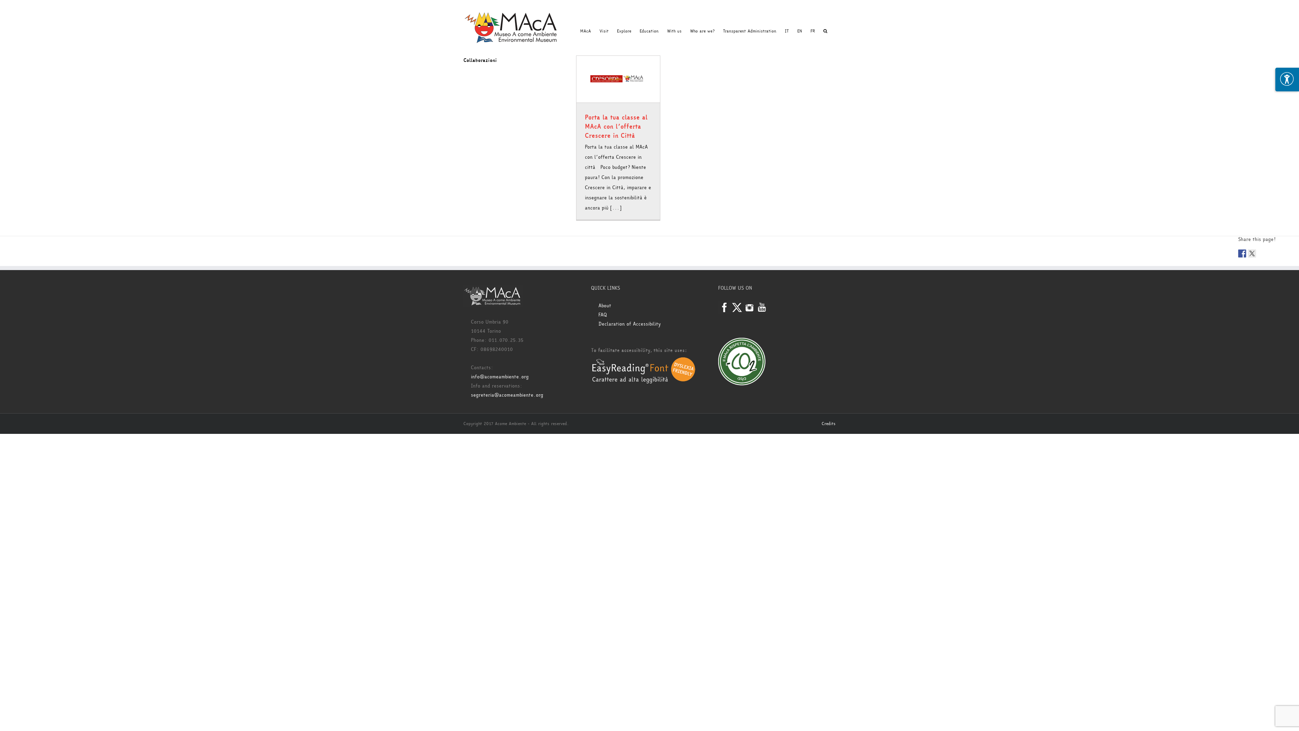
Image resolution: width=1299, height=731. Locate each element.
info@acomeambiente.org (500, 376)
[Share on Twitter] (1252, 253)
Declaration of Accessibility (629, 324)
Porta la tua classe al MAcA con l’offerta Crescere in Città (616, 126)
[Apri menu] (1287, 79)
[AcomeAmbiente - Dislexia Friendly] (644, 360)
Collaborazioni (480, 60)
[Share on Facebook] (1242, 253)
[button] (825, 31)
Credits (829, 424)
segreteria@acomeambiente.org (507, 395)
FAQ (602, 314)
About (604, 305)
